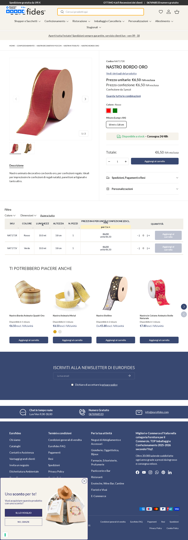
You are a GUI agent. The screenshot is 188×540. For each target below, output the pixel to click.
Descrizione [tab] (16, 165)
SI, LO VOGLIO (24, 512)
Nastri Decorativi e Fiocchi (49, 46)
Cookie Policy (173, 528)
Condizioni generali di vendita (65, 439)
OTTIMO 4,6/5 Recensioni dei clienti (122, 2)
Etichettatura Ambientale (24, 471)
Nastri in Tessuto (71, 46)
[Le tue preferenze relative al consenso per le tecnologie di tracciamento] (5, 535)
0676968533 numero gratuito (163, 2)
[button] (177, 12)
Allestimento (162, 21)
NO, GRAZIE (23, 522)
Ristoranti (97, 477)
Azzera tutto (47, 215)
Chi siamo (14, 439)
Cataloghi (14, 446)
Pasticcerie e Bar (100, 470)
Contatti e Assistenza (21, 452)
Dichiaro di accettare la (96, 384)
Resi (50, 458)
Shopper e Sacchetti (25, 21)
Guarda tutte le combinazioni (123, 96)
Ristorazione (79, 21)
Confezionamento (55, 21)
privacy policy (110, 384)
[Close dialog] (84, 481)
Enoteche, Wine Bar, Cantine (107, 483)
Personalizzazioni (138, 21)
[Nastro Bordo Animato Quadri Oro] (28, 292)
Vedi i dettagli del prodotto (121, 73)
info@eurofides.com (157, 412)
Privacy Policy (56, 471)
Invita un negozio (19, 465)
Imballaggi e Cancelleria (107, 21)
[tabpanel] (50, 179)
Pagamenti (54, 452)
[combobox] (100, 11)
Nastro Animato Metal (64, 315)
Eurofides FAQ (56, 446)
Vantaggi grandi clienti (22, 458)
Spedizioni (54, 465)
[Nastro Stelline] (115, 292)
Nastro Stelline (104, 315)
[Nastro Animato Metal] (72, 292)
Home (12, 46)
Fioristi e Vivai (99, 489)
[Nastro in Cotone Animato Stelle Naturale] (159, 292)
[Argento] (60, 331)
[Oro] (55, 331)
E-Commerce (98, 496)
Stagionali (92, 27)
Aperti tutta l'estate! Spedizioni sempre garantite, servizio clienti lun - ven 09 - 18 (94, 35)
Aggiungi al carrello (155, 161)
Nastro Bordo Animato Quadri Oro (26, 315)
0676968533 (96, 414)
